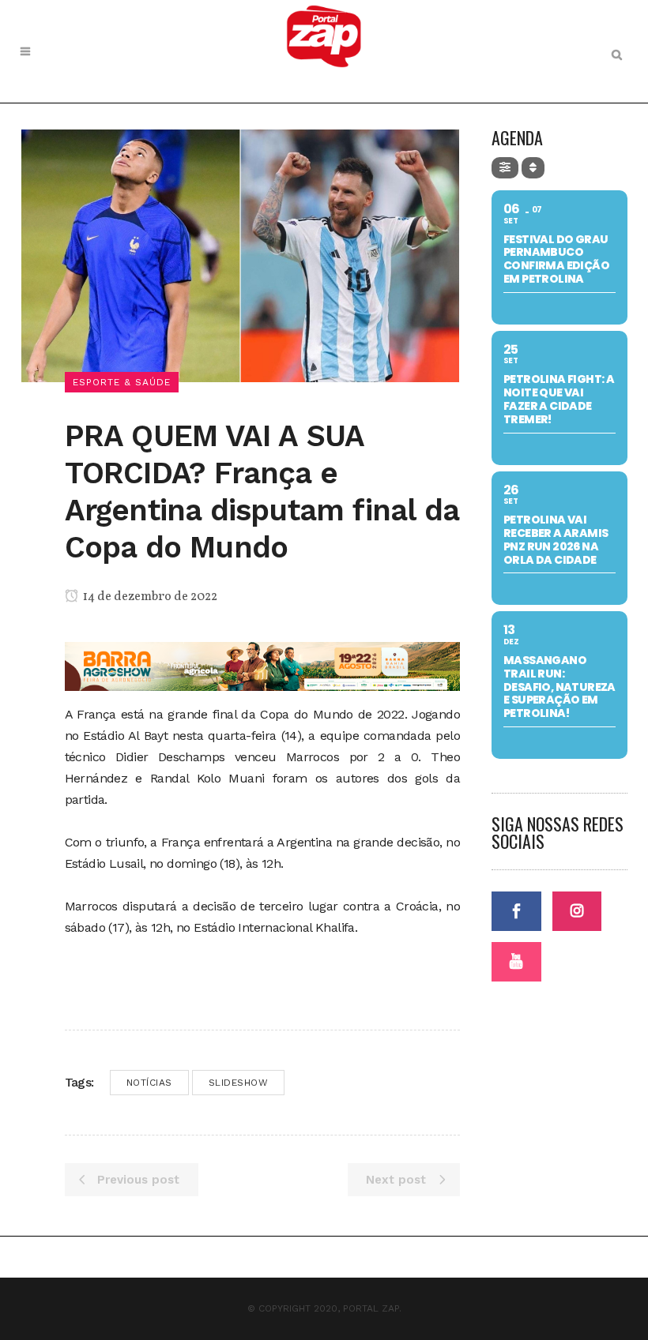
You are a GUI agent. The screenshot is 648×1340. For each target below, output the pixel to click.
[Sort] (533, 167)
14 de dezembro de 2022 (149, 597)
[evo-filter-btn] (505, 167)
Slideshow (239, 1082)
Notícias (149, 1082)
